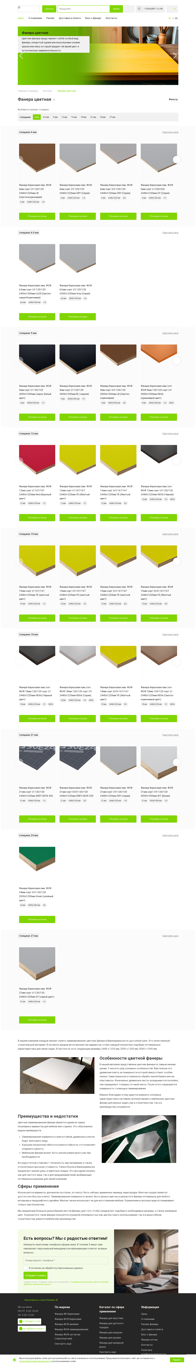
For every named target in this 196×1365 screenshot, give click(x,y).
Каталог (50, 8)
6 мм (37, 117)
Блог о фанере (93, 18)
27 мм (112, 117)
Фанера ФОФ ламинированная (71, 1329)
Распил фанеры (149, 1324)
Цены (21, 18)
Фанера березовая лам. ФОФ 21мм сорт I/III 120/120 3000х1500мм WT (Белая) (157, 791)
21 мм (93, 117)
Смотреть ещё (63, 1343)
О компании (35, 18)
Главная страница (28, 90)
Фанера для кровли (110, 1337)
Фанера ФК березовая (67, 1313)
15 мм (74, 117)
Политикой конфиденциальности (35, 1361)
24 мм (103, 117)
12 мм (64, 117)
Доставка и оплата (70, 18)
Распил (50, 18)
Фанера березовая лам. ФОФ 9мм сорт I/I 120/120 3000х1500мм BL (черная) (76, 389)
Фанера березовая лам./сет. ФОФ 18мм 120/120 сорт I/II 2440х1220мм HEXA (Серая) (76, 691)
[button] (21, 56)
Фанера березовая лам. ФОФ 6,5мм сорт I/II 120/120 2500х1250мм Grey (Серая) (76, 289)
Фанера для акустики (111, 1318)
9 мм (55, 117)
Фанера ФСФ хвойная (66, 1324)
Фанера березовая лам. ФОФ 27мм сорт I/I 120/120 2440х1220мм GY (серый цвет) (36, 992)
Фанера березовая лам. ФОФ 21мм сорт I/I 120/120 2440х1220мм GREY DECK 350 (36, 791)
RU (170, 18)
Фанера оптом (149, 1339)
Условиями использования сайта (84, 1282)
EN (176, 18)
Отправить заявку (35, 1275)
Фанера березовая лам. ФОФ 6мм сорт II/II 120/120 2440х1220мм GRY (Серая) (116, 189)
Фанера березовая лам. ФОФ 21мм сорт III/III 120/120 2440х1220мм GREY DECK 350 (76, 791)
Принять (177, 1360)
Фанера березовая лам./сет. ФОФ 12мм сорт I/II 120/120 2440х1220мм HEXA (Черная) (157, 490)
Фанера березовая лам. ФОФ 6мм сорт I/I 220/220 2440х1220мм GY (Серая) (157, 189)
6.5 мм (46, 117)
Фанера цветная (67, 90)
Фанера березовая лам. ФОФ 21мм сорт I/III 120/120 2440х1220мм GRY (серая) (116, 791)
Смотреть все (170, 132)
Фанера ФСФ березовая (68, 1319)
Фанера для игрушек (110, 1332)
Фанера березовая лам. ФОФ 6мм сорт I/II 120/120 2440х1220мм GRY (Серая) (76, 189)
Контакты (111, 18)
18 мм (83, 117)
